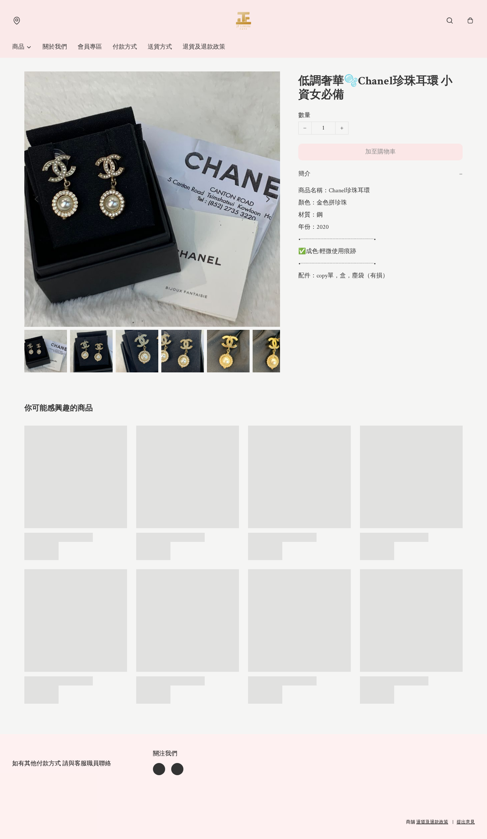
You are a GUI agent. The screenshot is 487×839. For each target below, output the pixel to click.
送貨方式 (160, 47)
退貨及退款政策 (204, 47)
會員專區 (90, 47)
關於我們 (55, 47)
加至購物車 (380, 152)
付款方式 (125, 47)
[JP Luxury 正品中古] (243, 20)
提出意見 (466, 822)
